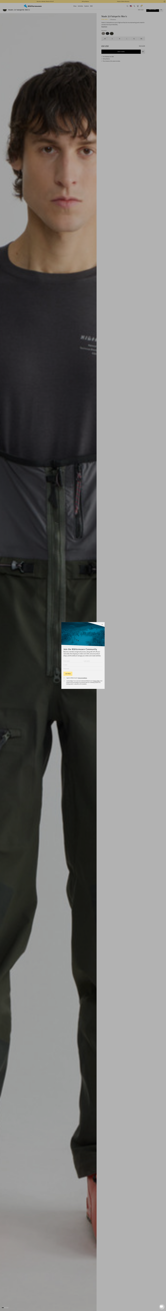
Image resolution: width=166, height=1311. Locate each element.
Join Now (68, 674)
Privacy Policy (96, 681)
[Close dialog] (102, 624)
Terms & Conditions (82, 678)
